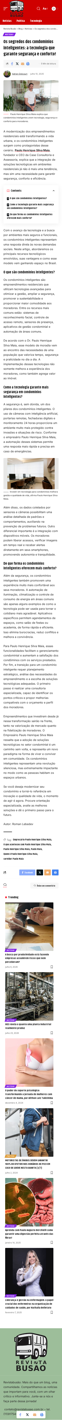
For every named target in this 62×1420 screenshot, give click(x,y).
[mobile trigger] (6, 8)
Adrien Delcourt (19, 74)
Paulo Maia (36, 849)
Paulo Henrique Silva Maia (32, 150)
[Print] (27, 63)
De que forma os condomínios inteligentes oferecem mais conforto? (30, 216)
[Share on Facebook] (11, 63)
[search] (38, 8)
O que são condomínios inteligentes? (28, 198)
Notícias (9, 34)
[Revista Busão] (16, 8)
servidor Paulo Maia (13, 859)
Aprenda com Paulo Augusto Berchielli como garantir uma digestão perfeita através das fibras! (29, 1234)
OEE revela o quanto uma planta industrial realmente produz (28, 1026)
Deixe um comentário (46, 885)
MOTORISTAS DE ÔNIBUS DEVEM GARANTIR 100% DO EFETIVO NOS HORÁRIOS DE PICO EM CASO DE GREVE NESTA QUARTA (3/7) (27, 1164)
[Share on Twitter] (17, 63)
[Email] (22, 63)
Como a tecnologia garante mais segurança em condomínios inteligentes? (30, 206)
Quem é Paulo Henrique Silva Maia (20, 854)
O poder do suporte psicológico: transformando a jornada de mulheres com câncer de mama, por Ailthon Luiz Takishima (29, 1094)
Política (10, 1156)
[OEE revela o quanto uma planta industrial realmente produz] (29, 996)
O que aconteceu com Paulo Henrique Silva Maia (27, 844)
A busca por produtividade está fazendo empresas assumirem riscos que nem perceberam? (27, 958)
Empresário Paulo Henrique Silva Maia (32, 840)
